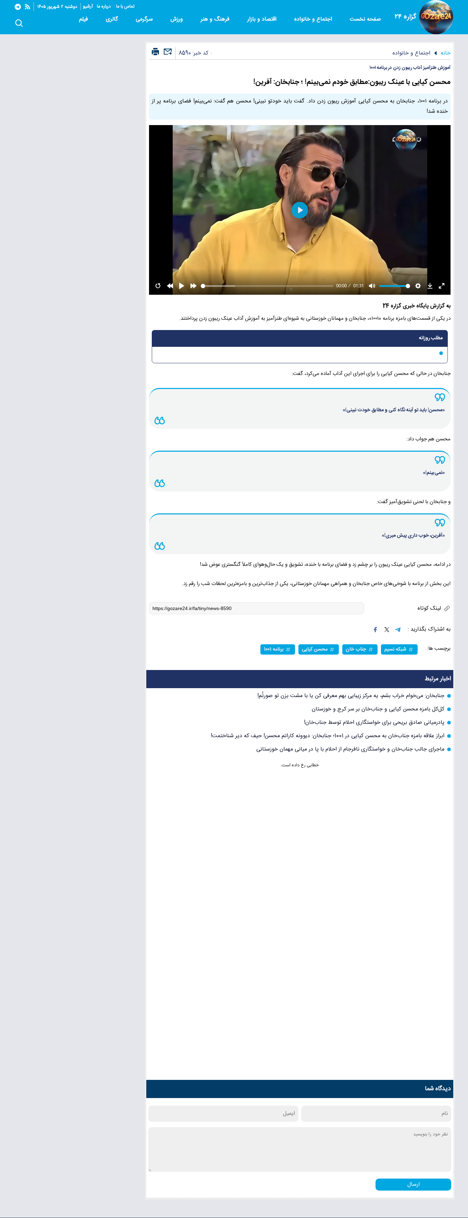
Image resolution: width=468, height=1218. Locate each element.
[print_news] (155, 52)
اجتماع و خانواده (314, 19)
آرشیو (88, 6)
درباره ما (104, 6)
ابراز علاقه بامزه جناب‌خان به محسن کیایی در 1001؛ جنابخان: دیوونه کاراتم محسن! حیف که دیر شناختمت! (327, 736)
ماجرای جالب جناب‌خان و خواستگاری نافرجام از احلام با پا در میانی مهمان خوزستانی (350, 749)
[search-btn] (19, 23)
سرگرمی (145, 19)
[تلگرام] (18, 7)
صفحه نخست (365, 19)
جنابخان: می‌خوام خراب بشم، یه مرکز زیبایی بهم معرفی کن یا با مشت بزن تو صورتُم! (350, 696)
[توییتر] (387, 629)
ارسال (413, 1184)
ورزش (178, 19)
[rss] (27, 6)
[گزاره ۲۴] (436, 17)
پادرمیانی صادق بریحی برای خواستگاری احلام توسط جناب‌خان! (374, 722)
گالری (113, 19)
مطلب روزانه (431, 338)
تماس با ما (126, 6)
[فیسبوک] (375, 629)
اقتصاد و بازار (262, 19)
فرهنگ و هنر (216, 19)
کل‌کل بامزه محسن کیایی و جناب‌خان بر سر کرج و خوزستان (378, 709)
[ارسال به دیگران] (167, 54)
